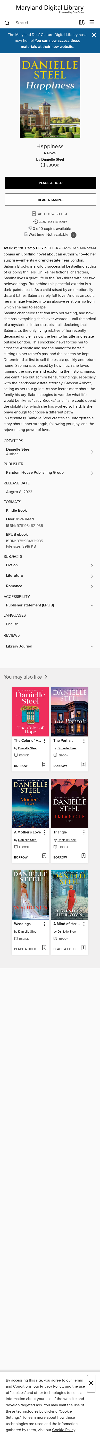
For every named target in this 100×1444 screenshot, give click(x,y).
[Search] (7, 22)
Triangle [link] (60, 832)
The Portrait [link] (63, 741)
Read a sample (51, 200)
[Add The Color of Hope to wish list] (44, 764)
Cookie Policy (63, 1429)
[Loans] (81, 23)
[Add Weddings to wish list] (44, 948)
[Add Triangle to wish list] (83, 856)
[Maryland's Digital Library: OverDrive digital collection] (50, 8)
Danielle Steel (52, 160)
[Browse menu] (91, 22)
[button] (50, 183)
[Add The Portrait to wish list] (83, 764)
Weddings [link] (22, 924)
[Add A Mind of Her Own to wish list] (83, 948)
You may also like (23, 677)
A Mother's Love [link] (27, 832)
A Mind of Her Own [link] (67, 924)
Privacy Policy (51, 1386)
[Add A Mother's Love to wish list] (44, 856)
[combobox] (40, 23)
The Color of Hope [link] (28, 741)
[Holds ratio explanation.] (73, 235)
